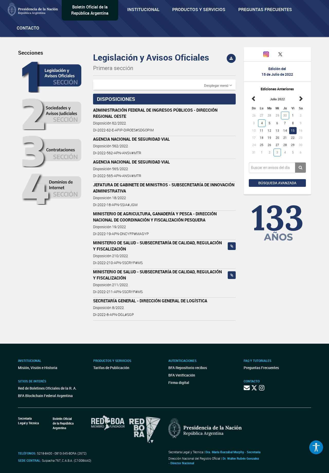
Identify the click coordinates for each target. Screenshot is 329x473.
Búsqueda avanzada (277, 182)
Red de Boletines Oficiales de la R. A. (47, 388)
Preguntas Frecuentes (265, 9)
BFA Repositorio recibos (187, 367)
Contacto (28, 28)
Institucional (143, 9)
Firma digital (178, 382)
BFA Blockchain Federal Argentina (45, 395)
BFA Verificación (181, 375)
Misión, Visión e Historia (37, 367)
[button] (218, 85)
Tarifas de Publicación (111, 367)
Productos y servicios (198, 9)
